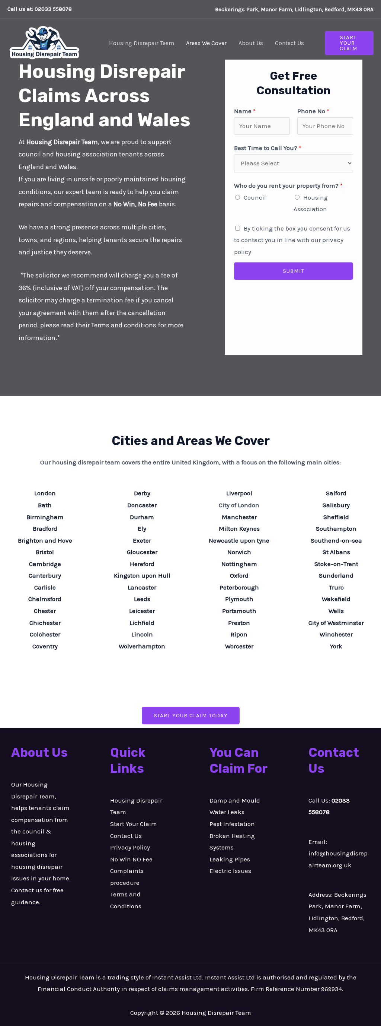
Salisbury (336, 505)
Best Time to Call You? (267, 148)
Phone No (313, 111)
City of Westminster (336, 622)
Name (245, 111)
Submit (293, 273)
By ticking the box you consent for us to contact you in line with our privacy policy (292, 240)
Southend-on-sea (336, 540)
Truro (336, 587)
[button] (349, 43)
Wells (336, 610)
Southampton (336, 528)
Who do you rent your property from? (288, 185)
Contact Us (126, 835)
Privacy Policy (130, 847)
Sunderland (336, 575)
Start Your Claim (133, 824)
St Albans (336, 552)
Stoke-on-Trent (336, 564)
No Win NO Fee (131, 859)
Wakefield (336, 599)
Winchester (336, 634)
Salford (336, 493)
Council (255, 197)
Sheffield (336, 517)
